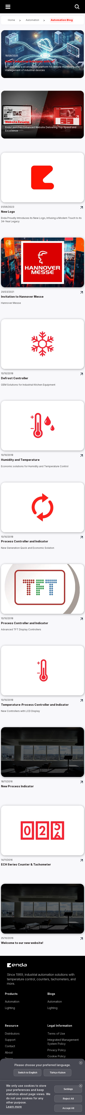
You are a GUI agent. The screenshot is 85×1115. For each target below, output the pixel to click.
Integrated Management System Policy (63, 1041)
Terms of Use (56, 1033)
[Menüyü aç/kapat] (8, 6)
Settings (68, 1089)
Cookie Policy (56, 1056)
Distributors (12, 1033)
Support (10, 1039)
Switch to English (27, 1072)
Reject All (68, 1098)
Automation (12, 1001)
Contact (10, 1046)
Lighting (10, 1008)
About (9, 1052)
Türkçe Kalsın (57, 1072)
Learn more (14, 1106)
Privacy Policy (56, 1050)
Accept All (68, 1108)
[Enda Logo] (15, 965)
